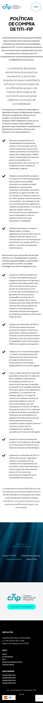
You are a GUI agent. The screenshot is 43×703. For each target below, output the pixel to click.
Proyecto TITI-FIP (9, 556)
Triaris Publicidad (27, 690)
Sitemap (21, 694)
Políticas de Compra (14, 559)
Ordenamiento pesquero (30, 556)
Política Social (31, 559)
